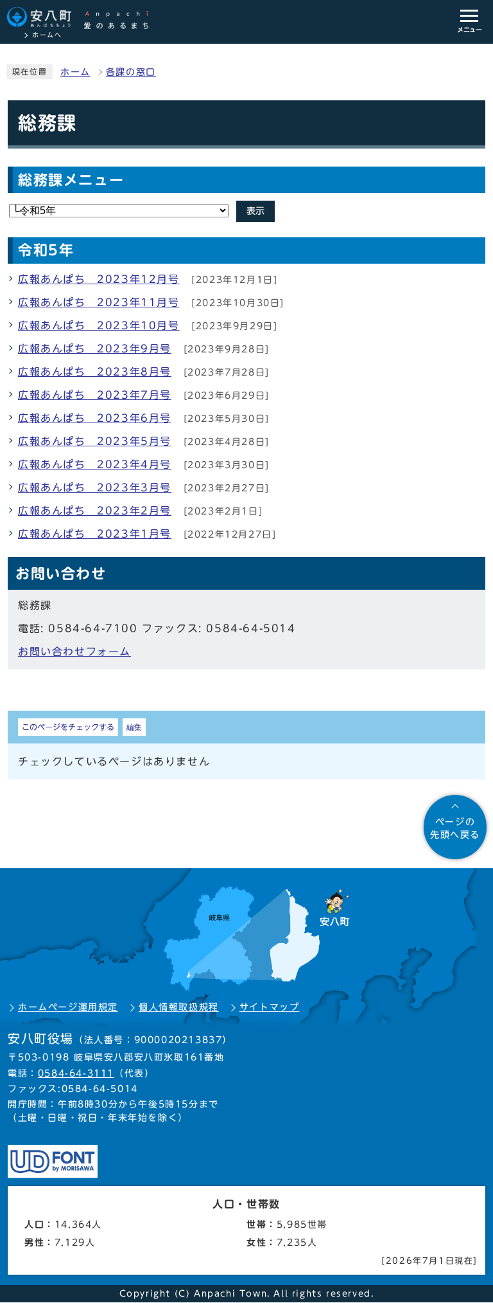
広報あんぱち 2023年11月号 (99, 302)
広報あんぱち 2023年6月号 (94, 418)
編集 (134, 727)
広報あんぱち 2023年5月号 (94, 441)
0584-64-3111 (76, 1073)
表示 (255, 210)
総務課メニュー (71, 180)
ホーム (75, 72)
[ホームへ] (84, 18)
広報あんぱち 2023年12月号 (99, 279)
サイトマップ (269, 1007)
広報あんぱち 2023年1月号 (94, 534)
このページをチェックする (68, 727)
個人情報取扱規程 (179, 1007)
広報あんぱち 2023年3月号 (94, 487)
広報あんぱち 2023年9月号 (94, 348)
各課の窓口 (131, 72)
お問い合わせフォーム (74, 651)
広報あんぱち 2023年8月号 (94, 372)
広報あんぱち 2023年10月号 (99, 325)
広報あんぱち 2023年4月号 (94, 464)
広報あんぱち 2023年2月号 (94, 511)
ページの (455, 828)
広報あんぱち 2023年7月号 (94, 395)
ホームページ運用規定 (68, 1007)
